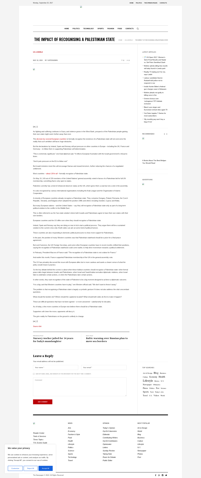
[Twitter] (166, 475)
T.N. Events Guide (40, 443)
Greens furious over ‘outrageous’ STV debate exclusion (153, 101)
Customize (15, 468)
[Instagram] (162, 475)
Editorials (106, 434)
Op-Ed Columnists (110, 431)
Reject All (30, 468)
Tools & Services (39, 436)
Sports (146, 391)
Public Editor (107, 460)
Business (163, 373)
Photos (145, 388)
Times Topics (38, 439)
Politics (152, 388)
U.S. (150, 395)
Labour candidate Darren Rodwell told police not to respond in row (153, 80)
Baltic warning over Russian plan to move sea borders (107, 340)
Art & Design (147, 373)
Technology (72, 457)
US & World (129, 40)
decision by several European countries (51, 139)
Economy (153, 376)
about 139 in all (51, 174)
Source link (37, 326)
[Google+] (159, 475)
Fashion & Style (74, 434)
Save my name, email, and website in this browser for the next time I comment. (63, 374)
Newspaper (147, 384)
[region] (30, 458)
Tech (152, 392)
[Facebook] (155, 475)
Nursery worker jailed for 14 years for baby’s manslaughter (53, 340)
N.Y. (162, 381)
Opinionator (107, 444)
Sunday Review (109, 451)
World (163, 395)
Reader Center (38, 433)
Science (163, 388)
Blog (156, 372)
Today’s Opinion (109, 428)
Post (157, 388)
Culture (145, 377)
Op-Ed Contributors (110, 441)
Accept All (45, 468)
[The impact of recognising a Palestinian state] (81, 95)
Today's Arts (159, 392)
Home (120, 40)
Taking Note (107, 454)
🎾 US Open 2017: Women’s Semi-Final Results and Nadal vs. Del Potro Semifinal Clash (155, 59)
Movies (156, 381)
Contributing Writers (110, 438)
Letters (105, 447)
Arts (69, 428)
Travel (145, 395)
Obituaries (156, 384)
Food (70, 438)
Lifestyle (148, 380)
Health (162, 376)
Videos (156, 395)
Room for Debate (109, 457)
